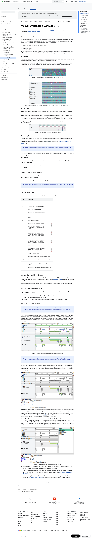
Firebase (45, 530)
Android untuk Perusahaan (23, 515)
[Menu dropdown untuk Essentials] (19, 1)
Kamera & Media (34, 518)
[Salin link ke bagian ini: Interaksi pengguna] (33, 49)
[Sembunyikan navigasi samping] (15, 537)
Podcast (20, 525)
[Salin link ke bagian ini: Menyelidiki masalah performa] (44, 275)
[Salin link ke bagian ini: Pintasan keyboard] (35, 192)
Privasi (32, 520)
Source (19, 519)
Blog (19, 523)
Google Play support (84, 517)
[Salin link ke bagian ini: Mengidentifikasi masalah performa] (43, 288)
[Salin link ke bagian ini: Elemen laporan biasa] (37, 37)
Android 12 (57, 522)
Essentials (15, 1)
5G (31, 522)
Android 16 (57, 514)
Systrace (52, 30)
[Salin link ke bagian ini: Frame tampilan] (31, 136)
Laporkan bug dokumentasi (82, 515)
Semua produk (65, 530)
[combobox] (58, 1)
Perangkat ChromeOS (47, 517)
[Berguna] (71, 21)
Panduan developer (71, 515)
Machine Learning (34, 514)
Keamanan (20, 517)
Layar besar (45, 513)
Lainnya (36, 1)
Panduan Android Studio (72, 513)
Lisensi (23, 536)
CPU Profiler (55, 476)
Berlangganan (75, 536)
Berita (19, 521)
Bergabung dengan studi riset (85, 520)
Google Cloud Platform (54, 530)
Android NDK (70, 521)
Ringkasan (4, 8)
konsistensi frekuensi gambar (37, 310)
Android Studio (82, 1)
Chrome (39, 530)
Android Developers (24, 21)
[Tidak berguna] (73, 21)
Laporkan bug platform (84, 512)
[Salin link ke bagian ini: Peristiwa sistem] (32, 109)
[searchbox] (8, 12)
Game (32, 512)
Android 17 (57, 512)
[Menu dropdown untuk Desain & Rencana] (32, 1)
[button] (8, 27)
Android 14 (57, 518)
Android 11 (57, 524)
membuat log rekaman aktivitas (36, 477)
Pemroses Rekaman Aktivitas (33, 31)
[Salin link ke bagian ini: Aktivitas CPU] (30, 56)
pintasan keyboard (57, 279)
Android (20, 513)
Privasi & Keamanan (44, 8)
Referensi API (70, 517)
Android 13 (57, 520)
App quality (5, 5)
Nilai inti (11, 8)
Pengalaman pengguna (21, 8)
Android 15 (57, 516)
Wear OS (44, 515)
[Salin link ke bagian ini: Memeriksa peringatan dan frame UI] (43, 303)
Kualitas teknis (33, 8)
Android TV (45, 521)
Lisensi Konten (52, 488)
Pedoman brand (29, 536)
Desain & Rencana (26, 1)
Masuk (89, 1)
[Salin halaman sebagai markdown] (59, 26)
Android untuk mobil (47, 519)
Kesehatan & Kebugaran (35, 516)
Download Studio (70, 519)
